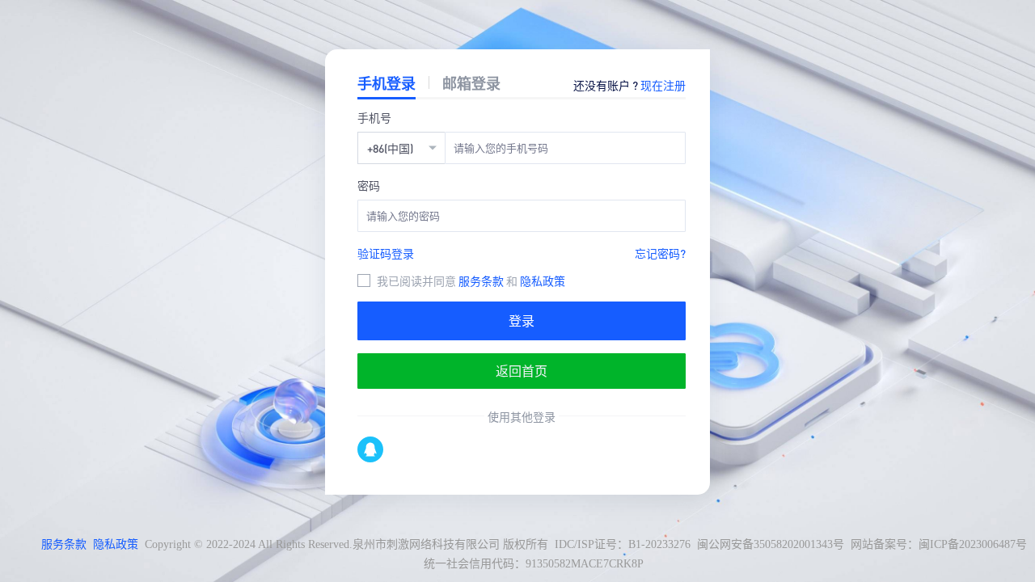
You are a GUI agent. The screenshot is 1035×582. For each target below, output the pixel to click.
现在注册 (663, 85)
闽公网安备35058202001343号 (770, 544)
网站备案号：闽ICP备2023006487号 (939, 544)
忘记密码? (660, 253)
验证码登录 (385, 253)
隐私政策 (542, 280)
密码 (368, 185)
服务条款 (482, 280)
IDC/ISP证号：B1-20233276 (623, 544)
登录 (521, 320)
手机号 (374, 117)
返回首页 (521, 370)
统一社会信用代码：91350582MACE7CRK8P (534, 564)
